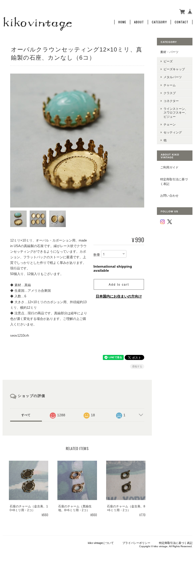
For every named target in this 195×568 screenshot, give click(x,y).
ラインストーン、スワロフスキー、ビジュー (176, 112)
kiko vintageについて (101, 542)
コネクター (171, 100)
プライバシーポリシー (136, 542)
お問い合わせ (169, 195)
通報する (137, 366)
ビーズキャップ (174, 69)
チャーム (170, 85)
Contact (181, 22)
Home (122, 22)
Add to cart (119, 284)
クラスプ (170, 93)
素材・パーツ (169, 52)
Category (159, 22)
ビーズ (168, 61)
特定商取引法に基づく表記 (174, 181)
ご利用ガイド (169, 167)
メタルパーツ (173, 77)
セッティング (173, 132)
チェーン (170, 124)
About (139, 22)
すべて (25, 415)
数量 (96, 255)
